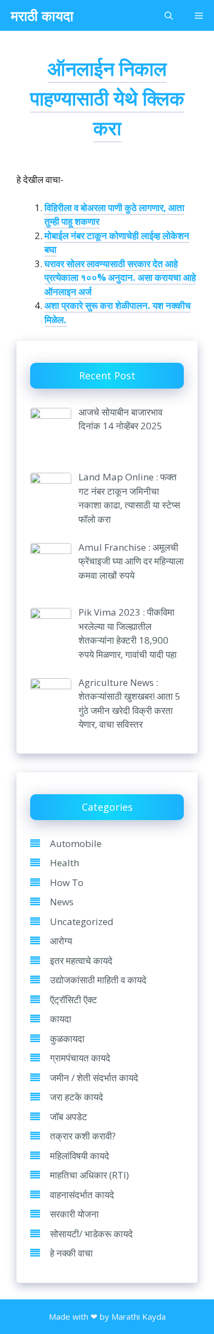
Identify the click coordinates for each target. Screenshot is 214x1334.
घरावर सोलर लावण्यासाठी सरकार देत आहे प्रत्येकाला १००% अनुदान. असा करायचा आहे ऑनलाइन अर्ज (120, 277)
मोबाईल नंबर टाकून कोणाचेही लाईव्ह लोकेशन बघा (116, 242)
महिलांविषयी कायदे (79, 1155)
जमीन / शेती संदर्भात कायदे (94, 1077)
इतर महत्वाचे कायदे (81, 960)
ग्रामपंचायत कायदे (80, 1057)
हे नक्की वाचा (71, 1253)
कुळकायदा (67, 1038)
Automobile (76, 843)
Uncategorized (82, 921)
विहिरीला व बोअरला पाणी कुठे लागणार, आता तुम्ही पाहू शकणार (114, 214)
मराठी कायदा (42, 15)
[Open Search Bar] (169, 15)
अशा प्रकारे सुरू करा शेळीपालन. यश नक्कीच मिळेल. (117, 312)
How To (66, 882)
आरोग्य (61, 940)
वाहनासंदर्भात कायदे (82, 1194)
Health (64, 862)
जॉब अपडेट (68, 1116)
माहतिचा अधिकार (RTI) (89, 1175)
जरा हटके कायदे (76, 1097)
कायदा (60, 1018)
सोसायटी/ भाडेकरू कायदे (91, 1233)
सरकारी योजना (74, 1214)
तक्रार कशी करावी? (83, 1136)
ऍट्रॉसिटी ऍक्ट (73, 999)
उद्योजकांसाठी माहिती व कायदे (98, 979)
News (62, 901)
